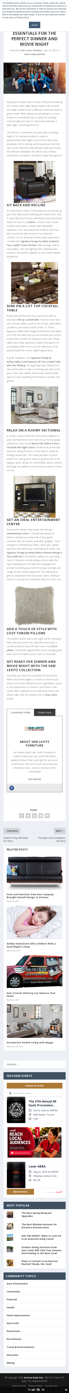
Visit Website (34, 779)
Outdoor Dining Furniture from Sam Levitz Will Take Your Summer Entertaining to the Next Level (42, 1250)
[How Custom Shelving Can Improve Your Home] (34, 971)
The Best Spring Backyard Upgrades (36, 1214)
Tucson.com (51, 1385)
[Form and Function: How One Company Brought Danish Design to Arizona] (34, 873)
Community (13, 1291)
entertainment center (18, 533)
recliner (31, 222)
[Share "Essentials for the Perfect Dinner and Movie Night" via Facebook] (21, 815)
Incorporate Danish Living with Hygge (30, 1042)
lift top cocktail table (28, 319)
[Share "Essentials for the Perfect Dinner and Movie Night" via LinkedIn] (34, 815)
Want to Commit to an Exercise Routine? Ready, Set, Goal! (40, 1263)
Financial (12, 1299)
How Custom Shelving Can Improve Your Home (31, 994)
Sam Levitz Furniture (31, 50)
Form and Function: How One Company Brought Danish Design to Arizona (30, 896)
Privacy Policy (35, 1385)
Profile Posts (44, 712)
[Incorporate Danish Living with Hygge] (34, 1021)
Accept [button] (35, 25)
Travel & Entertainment (20, 1347)
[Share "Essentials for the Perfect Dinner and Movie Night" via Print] (47, 815)
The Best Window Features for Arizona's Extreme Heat (39, 1226)
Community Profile (20, 712)
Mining (11, 1362)
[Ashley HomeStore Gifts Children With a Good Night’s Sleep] (34, 922)
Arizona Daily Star (33, 1377)
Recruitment (14, 1339)
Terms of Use (19, 1385)
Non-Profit (13, 1323)
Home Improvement (34, 54)
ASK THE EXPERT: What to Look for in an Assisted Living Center (41, 1237)
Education (12, 1354)
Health (10, 1307)
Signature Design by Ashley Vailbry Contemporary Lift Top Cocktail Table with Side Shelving (34, 361)
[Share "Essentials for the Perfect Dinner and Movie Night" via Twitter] (28, 815)
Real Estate (13, 1331)
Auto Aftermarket (17, 1283)
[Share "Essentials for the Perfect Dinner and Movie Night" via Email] (41, 815)
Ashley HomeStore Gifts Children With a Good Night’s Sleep (31, 945)
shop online (51, 694)
